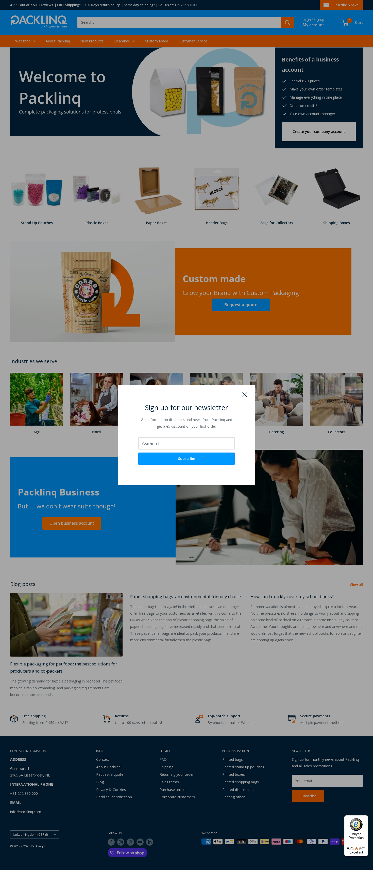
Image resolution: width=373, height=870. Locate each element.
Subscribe (186, 458)
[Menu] (365, 818)
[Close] (244, 394)
